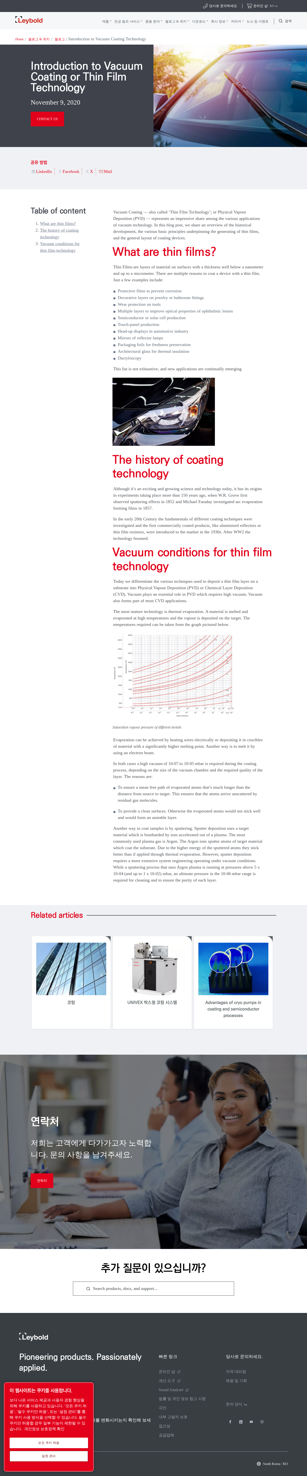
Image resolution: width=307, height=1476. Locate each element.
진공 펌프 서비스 (127, 21)
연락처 (42, 1180)
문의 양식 (234, 1404)
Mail (108, 171)
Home (19, 39)
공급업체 (166, 1435)
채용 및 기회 (236, 1381)
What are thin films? (58, 223)
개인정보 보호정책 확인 (44, 1429)
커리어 (236, 21)
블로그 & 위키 (176, 21)
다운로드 (199, 21)
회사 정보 (218, 21)
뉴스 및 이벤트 (258, 21)
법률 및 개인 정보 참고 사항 (182, 1399)
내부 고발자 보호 (173, 1417)
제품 (105, 21)
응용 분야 (152, 21)
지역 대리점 (236, 1372)
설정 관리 (49, 1456)
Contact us (47, 119)
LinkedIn (44, 171)
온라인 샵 (167, 1372)
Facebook (71, 171)
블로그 (60, 39)
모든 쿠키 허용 (48, 1443)
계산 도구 (167, 1381)
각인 (162, 1408)
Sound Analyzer (171, 1390)
